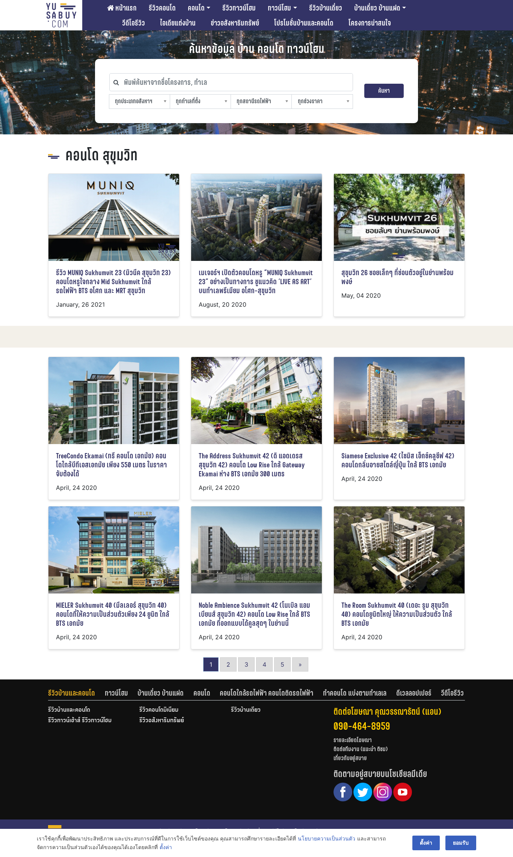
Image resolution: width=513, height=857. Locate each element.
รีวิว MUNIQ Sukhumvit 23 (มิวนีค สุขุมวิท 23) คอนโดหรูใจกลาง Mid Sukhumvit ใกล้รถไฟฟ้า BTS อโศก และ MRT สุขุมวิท (113, 281)
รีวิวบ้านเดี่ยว (325, 8)
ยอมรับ (461, 842)
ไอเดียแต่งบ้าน (178, 23)
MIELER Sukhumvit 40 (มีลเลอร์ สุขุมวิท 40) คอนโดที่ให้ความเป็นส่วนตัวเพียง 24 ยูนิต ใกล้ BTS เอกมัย (112, 614)
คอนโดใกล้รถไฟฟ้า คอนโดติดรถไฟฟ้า (266, 693)
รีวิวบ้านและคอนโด (71, 693)
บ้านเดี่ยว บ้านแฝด (377, 8)
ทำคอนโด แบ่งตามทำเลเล (354, 693)
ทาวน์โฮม (279, 8)
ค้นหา (384, 90)
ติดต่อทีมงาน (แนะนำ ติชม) (360, 749)
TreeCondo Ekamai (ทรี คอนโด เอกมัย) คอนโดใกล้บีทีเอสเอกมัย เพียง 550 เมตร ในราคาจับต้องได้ (111, 464)
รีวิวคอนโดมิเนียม (158, 710)
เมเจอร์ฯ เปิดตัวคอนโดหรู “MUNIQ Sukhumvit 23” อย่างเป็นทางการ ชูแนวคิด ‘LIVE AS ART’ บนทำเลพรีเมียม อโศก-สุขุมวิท (256, 281)
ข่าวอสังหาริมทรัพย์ (235, 23)
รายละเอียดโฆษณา (352, 740)
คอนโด (196, 8)
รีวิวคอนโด (162, 8)
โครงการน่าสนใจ (370, 23)
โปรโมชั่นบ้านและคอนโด (303, 23)
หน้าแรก (125, 8)
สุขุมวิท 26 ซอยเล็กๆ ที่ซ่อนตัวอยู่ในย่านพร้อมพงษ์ (397, 277)
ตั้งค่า (166, 847)
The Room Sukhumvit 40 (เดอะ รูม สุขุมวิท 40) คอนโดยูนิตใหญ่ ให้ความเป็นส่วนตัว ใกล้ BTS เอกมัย (396, 614)
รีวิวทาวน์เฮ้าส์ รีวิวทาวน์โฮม (80, 721)
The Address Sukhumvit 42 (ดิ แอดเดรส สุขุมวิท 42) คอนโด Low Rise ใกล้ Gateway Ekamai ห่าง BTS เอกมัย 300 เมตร (252, 464)
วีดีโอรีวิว (133, 23)
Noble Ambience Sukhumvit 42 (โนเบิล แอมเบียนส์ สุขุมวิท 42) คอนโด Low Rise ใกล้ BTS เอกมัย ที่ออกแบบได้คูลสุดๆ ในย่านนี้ (254, 614)
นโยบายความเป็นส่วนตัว (326, 838)
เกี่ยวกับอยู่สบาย (350, 758)
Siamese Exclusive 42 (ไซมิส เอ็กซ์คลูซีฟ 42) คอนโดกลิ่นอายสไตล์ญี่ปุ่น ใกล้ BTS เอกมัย (397, 460)
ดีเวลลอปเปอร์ (414, 693)
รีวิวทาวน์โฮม (239, 8)
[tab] (76, 692)
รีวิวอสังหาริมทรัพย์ (161, 721)
